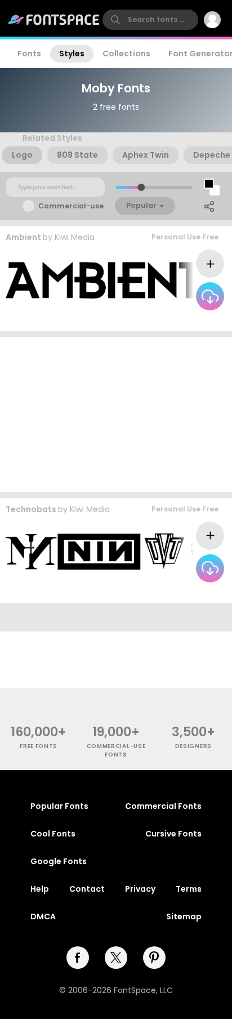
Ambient (23, 237)
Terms (189, 889)
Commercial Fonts (163, 806)
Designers (193, 746)
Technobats (31, 509)
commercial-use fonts (116, 750)
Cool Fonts (52, 833)
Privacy (140, 889)
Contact (87, 889)
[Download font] (210, 296)
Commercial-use (71, 206)
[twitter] (116, 957)
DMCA (43, 916)
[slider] (141, 187)
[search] (150, 20)
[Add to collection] (210, 264)
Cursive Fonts (173, 833)
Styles (71, 53)
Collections (126, 53)
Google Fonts (58, 861)
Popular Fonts (59, 806)
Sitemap (184, 916)
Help (39, 889)
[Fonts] (54, 19)
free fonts (38, 746)
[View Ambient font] (104, 280)
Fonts (29, 53)
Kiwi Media (75, 237)
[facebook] (77, 957)
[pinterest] (154, 957)
